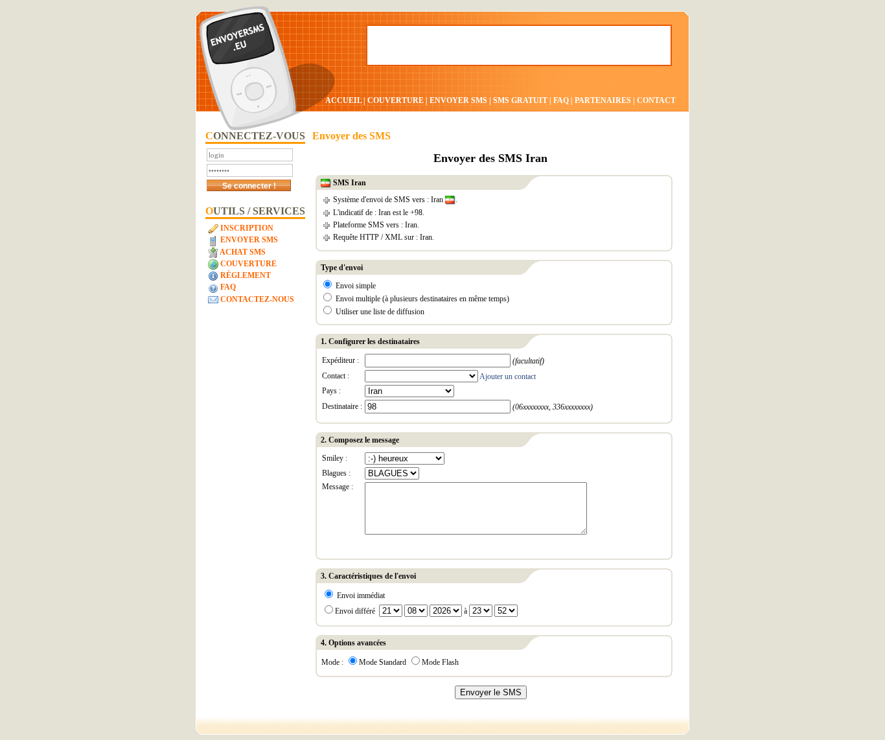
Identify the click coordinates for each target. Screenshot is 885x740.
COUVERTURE (395, 100)
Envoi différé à (402, 611)
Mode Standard (382, 662)
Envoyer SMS (248, 239)
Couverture (247, 263)
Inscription (245, 228)
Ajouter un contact (507, 376)
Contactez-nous (256, 299)
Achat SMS (242, 252)
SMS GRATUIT (520, 100)
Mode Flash (440, 662)
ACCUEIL (343, 100)
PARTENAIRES (603, 100)
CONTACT (656, 100)
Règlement (244, 275)
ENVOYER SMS (459, 100)
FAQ (561, 100)
